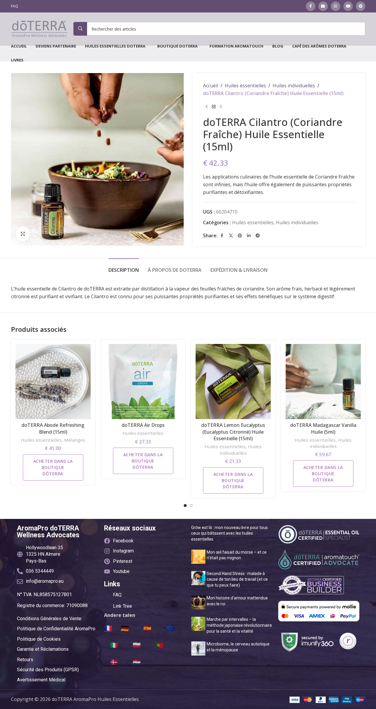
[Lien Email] (323, 6)
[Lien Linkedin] (248, 235)
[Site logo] (39, 28)
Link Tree (122, 606)
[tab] (123, 267)
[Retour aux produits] (213, 106)
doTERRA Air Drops (143, 425)
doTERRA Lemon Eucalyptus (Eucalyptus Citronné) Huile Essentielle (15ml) (233, 432)
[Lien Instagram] (335, 6)
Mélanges (74, 440)
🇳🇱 (137, 661)
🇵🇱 (137, 644)
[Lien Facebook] (310, 6)
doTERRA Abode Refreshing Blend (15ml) (52, 428)
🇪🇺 (170, 627)
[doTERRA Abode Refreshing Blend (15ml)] (53, 381)
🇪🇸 (147, 627)
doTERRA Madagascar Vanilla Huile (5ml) (323, 428)
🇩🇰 (114, 661)
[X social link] (230, 235)
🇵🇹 (159, 644)
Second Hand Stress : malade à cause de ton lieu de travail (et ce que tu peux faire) (237, 579)
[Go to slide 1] (185, 505)
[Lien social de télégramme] (257, 235)
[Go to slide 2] (191, 505)
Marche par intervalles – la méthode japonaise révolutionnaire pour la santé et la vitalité (239, 625)
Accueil (210, 85)
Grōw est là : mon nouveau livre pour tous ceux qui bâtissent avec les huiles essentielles (229, 533)
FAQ (117, 595)
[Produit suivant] (220, 106)
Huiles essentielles (245, 85)
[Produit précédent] (206, 106)
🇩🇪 (125, 627)
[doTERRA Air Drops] (143, 381)
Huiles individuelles (294, 85)
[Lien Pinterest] (360, 6)
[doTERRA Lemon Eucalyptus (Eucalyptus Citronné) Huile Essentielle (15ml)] (233, 381)
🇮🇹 (114, 644)
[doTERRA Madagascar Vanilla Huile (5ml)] (323, 381)
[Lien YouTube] (348, 6)
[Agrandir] (22, 233)
